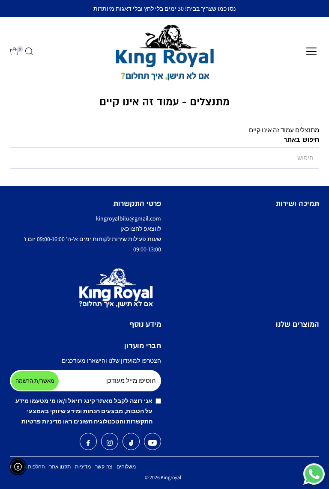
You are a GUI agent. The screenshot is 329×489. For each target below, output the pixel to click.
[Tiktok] (131, 443)
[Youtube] (152, 443)
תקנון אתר (60, 466)
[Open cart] (14, 52)
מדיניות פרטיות (41, 421)
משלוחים (126, 466)
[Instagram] (110, 443)
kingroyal (171, 477)
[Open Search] (29, 52)
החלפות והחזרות (27, 466)
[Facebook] (88, 443)
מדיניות (83, 466)
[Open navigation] (311, 52)
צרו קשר (103, 466)
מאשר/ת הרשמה (34, 381)
